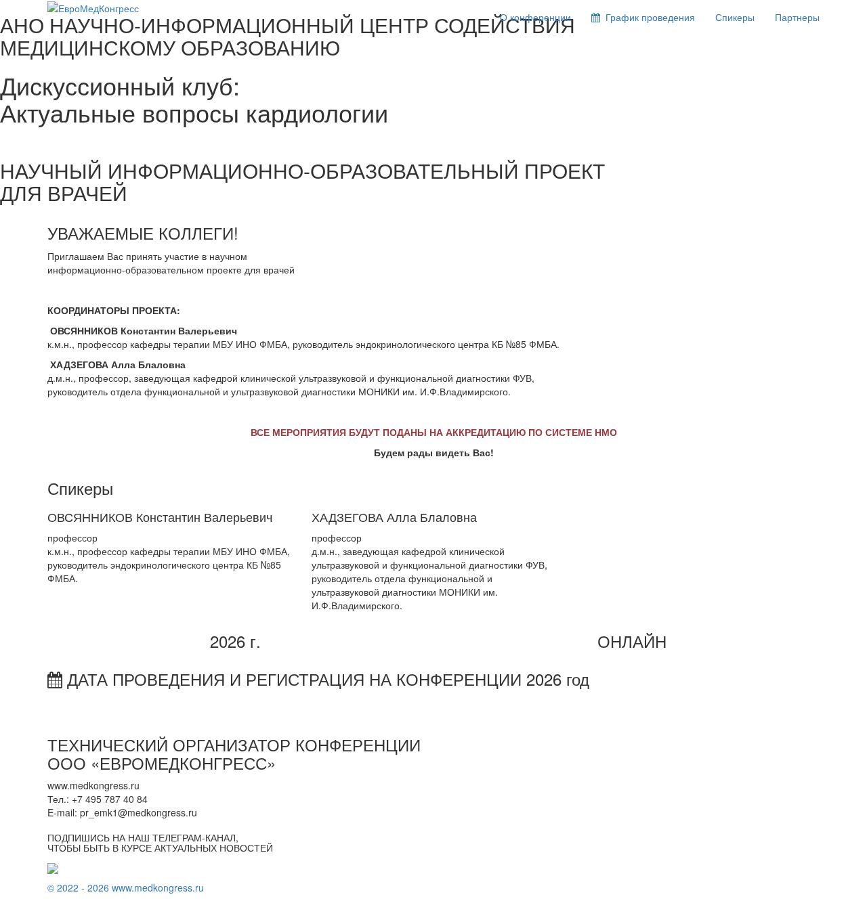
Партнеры (797, 17)
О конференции (535, 17)
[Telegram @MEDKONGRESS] (52, 867)
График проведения (647, 17)
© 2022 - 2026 (79, 887)
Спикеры (735, 17)
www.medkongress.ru (158, 887)
